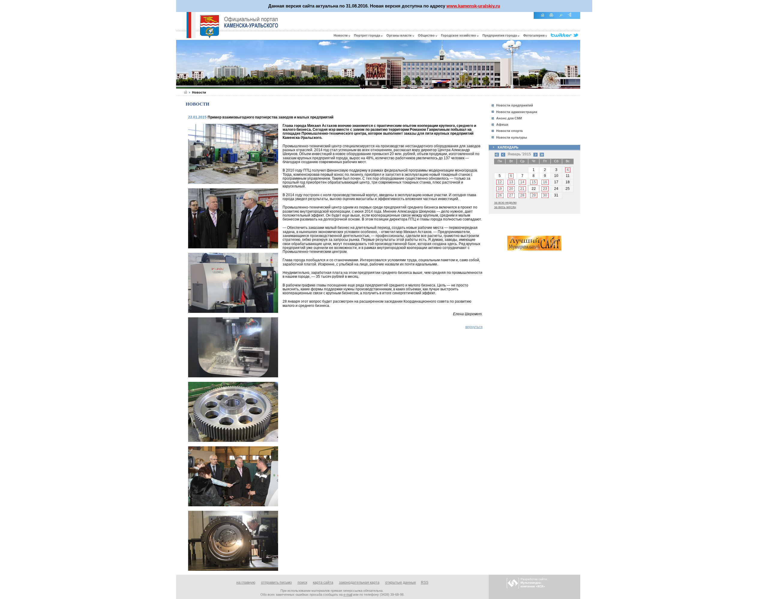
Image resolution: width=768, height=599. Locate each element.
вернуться (474, 327)
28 (522, 195)
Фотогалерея (534, 35)
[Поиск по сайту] (563, 18)
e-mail (348, 594)
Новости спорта (509, 131)
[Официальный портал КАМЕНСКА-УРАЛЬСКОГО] (251, 22)
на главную (245, 582)
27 (511, 195)
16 (545, 182)
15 (534, 182)
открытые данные (400, 582)
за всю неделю (505, 202)
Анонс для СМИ (509, 118)
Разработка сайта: (534, 582)
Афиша (502, 124)
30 (545, 195)
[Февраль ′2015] (535, 154)
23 (545, 189)
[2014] (497, 154)
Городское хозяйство (459, 35)
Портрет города (367, 35)
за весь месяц (505, 207)
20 (511, 189)
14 (522, 182)
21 (522, 189)
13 (511, 182)
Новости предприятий (514, 105)
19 (500, 189)
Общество (427, 35)
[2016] (541, 154)
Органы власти (399, 35)
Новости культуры (511, 137)
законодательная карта (359, 582)
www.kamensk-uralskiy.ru (473, 5)
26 (500, 195)
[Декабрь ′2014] (503, 154)
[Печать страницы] (554, 18)
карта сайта (323, 582)
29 (534, 195)
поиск (302, 582)
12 (500, 182)
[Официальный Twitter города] (565, 35)
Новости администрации (516, 112)
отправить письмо (276, 582)
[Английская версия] (181, 36)
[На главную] (544, 18)
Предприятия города (500, 35)
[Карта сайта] (572, 18)
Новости (341, 35)
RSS (424, 582)
